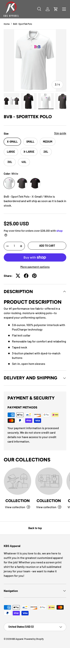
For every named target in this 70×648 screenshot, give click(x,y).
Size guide (60, 133)
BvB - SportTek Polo (22, 24)
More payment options (35, 266)
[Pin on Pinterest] (34, 276)
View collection (15, 507)
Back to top (35, 528)
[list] (35, 60)
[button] (56, 9)
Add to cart (47, 245)
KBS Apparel (17, 639)
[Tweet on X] (18, 276)
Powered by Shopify (34, 639)
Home (7, 24)
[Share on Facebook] (26, 276)
